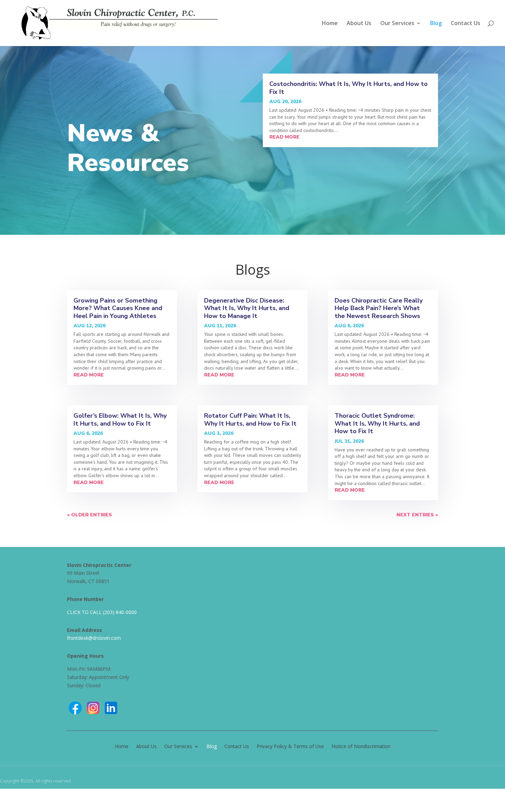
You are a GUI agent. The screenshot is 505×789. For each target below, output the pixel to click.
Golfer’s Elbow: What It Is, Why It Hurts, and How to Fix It (120, 420)
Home (330, 24)
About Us (359, 24)
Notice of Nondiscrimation (361, 746)
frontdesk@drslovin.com (94, 638)
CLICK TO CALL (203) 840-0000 (102, 612)
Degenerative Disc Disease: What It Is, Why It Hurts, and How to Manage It (246, 308)
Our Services (397, 24)
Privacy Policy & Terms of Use (290, 746)
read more (284, 137)
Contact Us (465, 24)
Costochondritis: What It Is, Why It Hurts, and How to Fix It (348, 88)
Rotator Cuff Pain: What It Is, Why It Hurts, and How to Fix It (250, 420)
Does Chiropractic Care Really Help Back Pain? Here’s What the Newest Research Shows (379, 308)
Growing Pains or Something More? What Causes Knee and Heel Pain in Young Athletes (118, 308)
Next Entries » (417, 515)
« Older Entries (89, 515)
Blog (436, 24)
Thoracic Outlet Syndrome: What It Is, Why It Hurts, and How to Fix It (377, 423)
